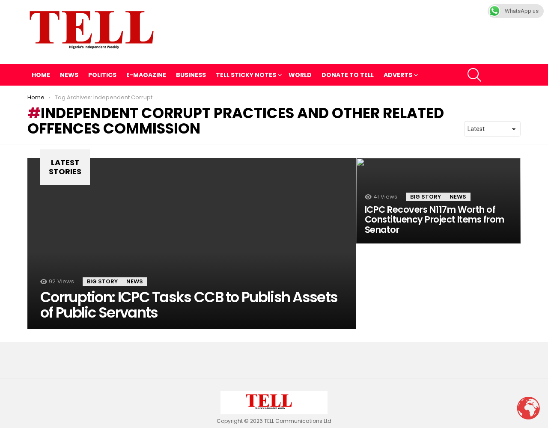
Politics (102, 75)
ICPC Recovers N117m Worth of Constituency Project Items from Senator (434, 219)
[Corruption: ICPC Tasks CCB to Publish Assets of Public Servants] (191, 243)
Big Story (102, 281)
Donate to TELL (348, 75)
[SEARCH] (474, 75)
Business (191, 75)
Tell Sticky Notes (246, 75)
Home (41, 75)
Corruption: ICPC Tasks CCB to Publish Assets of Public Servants (188, 305)
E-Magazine (146, 75)
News (69, 75)
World (300, 75)
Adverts (398, 75)
